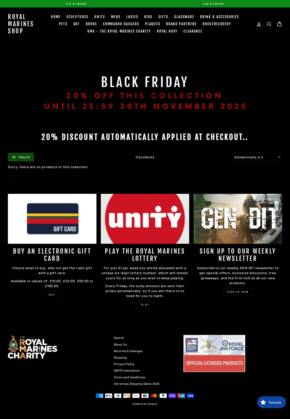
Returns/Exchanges (128, 351)
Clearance (192, 31)
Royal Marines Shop (21, 24)
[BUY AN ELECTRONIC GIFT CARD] (52, 219)
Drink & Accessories (219, 17)
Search (119, 337)
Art (76, 24)
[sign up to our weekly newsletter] (238, 219)
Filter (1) (24, 157)
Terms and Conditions (129, 377)
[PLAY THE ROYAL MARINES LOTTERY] (145, 219)
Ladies (132, 17)
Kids (148, 17)
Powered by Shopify (145, 403)
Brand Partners (181, 24)
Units (99, 17)
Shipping (120, 357)
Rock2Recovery (217, 24)
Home (56, 17)
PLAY (145, 304)
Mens (116, 17)
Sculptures (77, 17)
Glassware (184, 17)
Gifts (163, 17)
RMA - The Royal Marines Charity (119, 31)
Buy (52, 294)
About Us (120, 344)
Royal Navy (167, 31)
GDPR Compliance (127, 370)
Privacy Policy (124, 364)
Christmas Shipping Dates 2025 (137, 383)
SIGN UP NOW (238, 291)
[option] (76, 4)
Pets (63, 24)
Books (91, 24)
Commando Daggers (121, 24)
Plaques (152, 24)
